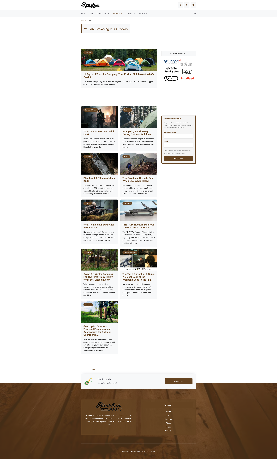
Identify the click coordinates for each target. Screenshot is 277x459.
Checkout (168, 419)
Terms (168, 427)
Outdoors (116, 13)
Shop (91, 13)
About (168, 423)
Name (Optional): (170, 132)
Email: (166, 141)
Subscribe (178, 159)
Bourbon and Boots (102, 415)
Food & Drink (101, 13)
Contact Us (178, 381)
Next (95, 369)
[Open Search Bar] (195, 13)
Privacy (168, 431)
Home (83, 13)
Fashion (142, 13)
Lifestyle (129, 13)
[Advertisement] (120, 42)
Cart (168, 415)
